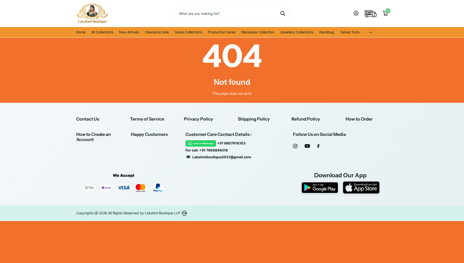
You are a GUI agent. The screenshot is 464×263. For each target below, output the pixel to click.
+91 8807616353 (231, 143)
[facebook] (318, 146)
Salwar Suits (350, 32)
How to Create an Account (93, 137)
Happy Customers (149, 134)
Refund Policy (306, 119)
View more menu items (370, 32)
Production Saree (222, 32)
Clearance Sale (157, 32)
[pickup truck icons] (371, 13)
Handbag (326, 32)
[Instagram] (295, 146)
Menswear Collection (257, 32)
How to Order (359, 119)
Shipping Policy (254, 119)
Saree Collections (188, 32)
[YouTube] (307, 146)
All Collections (102, 32)
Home (80, 32)
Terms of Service (147, 119)
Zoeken (282, 13)
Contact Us (87, 119)
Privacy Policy (198, 119)
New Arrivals (129, 32)
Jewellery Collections (296, 32)
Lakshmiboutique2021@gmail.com (221, 157)
